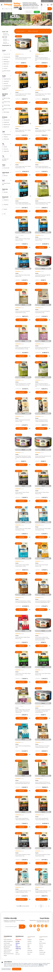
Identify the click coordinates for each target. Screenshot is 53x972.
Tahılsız (6, 139)
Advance (18, 943)
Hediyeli (6, 199)
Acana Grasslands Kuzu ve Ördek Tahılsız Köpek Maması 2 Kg (43, 203)
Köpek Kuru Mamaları (6, 34)
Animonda (30, 950)
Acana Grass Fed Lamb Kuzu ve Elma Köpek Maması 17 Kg (42, 348)
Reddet (40, 964)
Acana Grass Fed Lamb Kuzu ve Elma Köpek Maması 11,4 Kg (22, 348)
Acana (16, 56)
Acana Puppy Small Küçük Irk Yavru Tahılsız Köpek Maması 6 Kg (23, 203)
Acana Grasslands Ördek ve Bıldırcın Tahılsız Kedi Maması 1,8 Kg (42, 59)
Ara (50, 8)
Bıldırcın (6, 63)
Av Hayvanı (7, 57)
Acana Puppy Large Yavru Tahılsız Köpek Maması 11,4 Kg (43, 130)
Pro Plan (18, 941)
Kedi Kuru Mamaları (6, 39)
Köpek (5, 31)
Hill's (17, 945)
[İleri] (46, 906)
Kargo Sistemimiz (8, 939)
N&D (29, 946)
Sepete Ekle (21, 66)
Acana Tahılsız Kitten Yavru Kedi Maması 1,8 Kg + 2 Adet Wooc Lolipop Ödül (22, 711)
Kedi (4, 37)
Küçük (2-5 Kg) (6, 102)
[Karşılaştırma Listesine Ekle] (29, 66)
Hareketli (6, 81)
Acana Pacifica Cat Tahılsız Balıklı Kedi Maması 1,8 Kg (23, 529)
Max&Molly (41, 939)
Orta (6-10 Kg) (6, 106)
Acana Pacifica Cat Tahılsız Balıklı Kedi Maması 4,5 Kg (43, 529)
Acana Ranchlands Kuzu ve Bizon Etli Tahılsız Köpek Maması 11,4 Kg (23, 601)
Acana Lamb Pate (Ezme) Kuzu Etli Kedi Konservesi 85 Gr (43, 456)
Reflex (40, 948)
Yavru (6, 149)
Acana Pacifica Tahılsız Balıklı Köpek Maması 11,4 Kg (22, 565)
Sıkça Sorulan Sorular (9, 953)
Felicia (29, 954)
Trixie (40, 941)
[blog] (38, 929)
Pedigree (30, 939)
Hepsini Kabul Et (16, 969)
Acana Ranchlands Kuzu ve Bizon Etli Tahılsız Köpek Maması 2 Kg (43, 601)
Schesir (29, 948)
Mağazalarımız (7, 951)
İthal (5, 192)
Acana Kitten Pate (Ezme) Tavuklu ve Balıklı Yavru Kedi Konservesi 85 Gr (23, 457)
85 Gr (5, 175)
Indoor (6, 83)
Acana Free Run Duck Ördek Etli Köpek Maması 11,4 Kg (22, 312)
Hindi (5, 68)
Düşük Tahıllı (7, 134)
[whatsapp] (46, 925)
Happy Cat (18, 946)
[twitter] (42, 925)
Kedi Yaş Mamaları (6, 43)
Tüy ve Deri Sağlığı (5, 88)
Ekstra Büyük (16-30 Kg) (5, 113)
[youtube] (38, 925)
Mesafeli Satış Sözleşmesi (7, 947)
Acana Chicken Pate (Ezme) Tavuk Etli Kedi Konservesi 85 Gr (23, 58)
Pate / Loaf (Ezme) (5, 159)
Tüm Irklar (7, 120)
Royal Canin (18, 939)
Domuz (6, 66)
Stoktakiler (6, 204)
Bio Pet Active (42, 943)
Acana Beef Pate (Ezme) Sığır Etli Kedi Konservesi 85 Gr (42, 275)
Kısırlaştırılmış (7, 85)
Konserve (6, 167)
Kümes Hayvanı (6, 71)
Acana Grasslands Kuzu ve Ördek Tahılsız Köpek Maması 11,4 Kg (23, 384)
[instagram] (34, 925)
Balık (6, 59)
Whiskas (29, 941)
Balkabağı (6, 61)
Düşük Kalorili (7, 78)
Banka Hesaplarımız (8, 941)
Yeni (5, 213)
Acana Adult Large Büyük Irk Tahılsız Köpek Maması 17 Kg (41, 819)
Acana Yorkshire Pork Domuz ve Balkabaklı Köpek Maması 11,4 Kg (42, 782)
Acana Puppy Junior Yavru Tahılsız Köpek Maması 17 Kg (43, 94)
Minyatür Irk (7, 124)
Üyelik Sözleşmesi (8, 950)
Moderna (41, 950)
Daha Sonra (29, 12)
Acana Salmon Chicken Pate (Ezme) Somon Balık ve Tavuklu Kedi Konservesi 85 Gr (42, 639)
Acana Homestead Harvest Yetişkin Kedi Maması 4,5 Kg (41, 420)
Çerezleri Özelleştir (6, 969)
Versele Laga (42, 952)
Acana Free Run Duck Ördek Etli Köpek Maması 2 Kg (42, 312)
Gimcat (41, 945)
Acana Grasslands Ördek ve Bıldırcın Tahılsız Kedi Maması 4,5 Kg (42, 385)
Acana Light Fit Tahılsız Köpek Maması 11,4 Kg (22, 493)
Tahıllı (5, 136)
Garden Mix (42, 954)
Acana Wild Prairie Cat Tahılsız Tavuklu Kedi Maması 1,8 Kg (42, 746)
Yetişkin (6, 151)
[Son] (49, 906)
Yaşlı (5, 146)
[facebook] (30, 925)
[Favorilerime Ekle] (30, 51)
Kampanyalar (6, 45)
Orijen (17, 952)
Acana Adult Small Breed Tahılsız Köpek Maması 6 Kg (42, 855)
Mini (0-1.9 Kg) (6, 99)
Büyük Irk (6, 126)
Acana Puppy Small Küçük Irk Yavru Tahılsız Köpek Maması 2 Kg (43, 167)
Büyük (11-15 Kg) (6, 109)
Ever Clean (30, 952)
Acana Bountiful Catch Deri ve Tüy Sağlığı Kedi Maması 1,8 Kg (23, 891)
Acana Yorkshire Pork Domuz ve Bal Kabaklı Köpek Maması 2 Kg (22, 782)
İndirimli (5, 209)
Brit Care (18, 954)
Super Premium (6, 184)
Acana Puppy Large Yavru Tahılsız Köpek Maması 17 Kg (23, 167)
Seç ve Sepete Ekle (34, 31)
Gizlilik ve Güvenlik (8, 945)
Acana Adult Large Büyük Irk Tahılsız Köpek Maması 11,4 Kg (22, 819)
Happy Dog (18, 948)
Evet (37, 12)
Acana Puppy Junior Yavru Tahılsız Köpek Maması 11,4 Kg (23, 94)
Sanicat (41, 946)
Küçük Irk (6, 122)
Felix (28, 945)
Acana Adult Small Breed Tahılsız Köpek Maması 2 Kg (22, 855)
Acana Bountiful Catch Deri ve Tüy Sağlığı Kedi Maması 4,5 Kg (43, 891)
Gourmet (29, 943)
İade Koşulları (7, 943)
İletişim (5, 955)
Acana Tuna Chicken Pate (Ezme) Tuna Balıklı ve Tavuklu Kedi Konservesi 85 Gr (42, 711)
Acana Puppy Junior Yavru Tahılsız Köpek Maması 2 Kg (23, 130)
